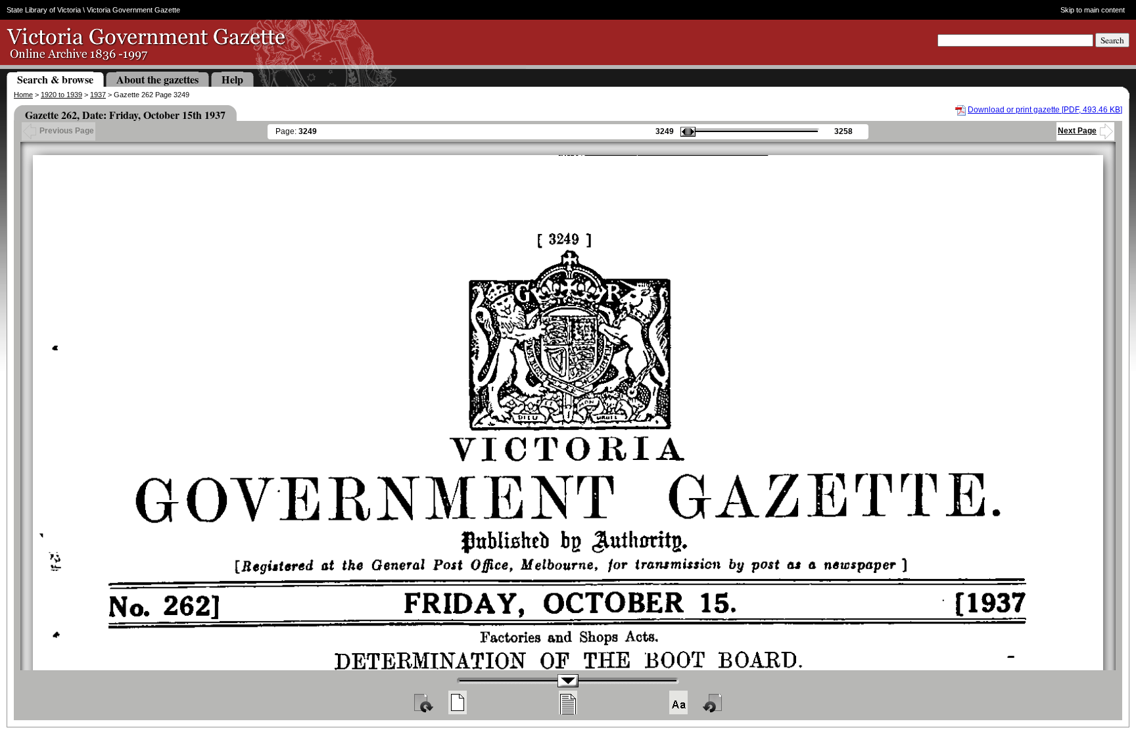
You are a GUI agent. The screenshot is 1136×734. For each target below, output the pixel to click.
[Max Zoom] (678, 702)
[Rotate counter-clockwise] (713, 702)
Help (232, 79)
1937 (98, 95)
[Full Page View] (457, 702)
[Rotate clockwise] (422, 702)
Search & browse (55, 79)
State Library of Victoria (44, 10)
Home (23, 95)
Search (1112, 40)
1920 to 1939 (61, 95)
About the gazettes (157, 79)
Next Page (1077, 130)
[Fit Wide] (568, 702)
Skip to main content (1092, 10)
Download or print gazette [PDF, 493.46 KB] (1045, 109)
